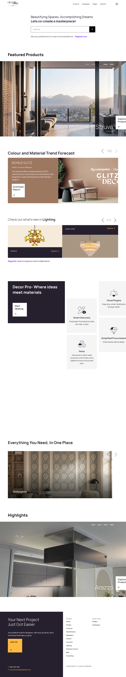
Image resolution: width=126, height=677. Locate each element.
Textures (69, 628)
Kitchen (68, 639)
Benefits (103, 4)
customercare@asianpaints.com (20, 670)
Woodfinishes (71, 632)
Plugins (95, 4)
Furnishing (70, 656)
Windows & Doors (72, 649)
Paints (68, 621)
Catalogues (86, 4)
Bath (67, 652)
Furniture (69, 642)
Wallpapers (70, 635)
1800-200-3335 (15, 667)
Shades (68, 625)
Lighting (69, 645)
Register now (81, 36)
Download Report (18, 188)
